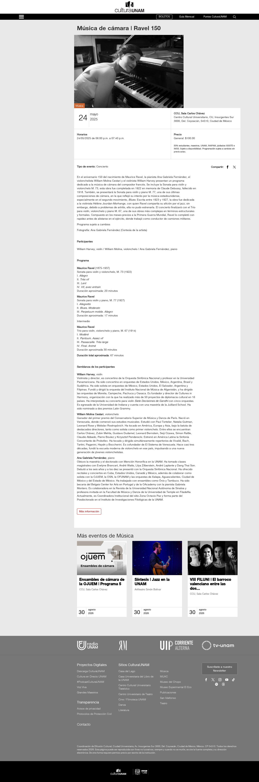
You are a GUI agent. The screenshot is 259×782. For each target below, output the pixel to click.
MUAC (164, 676)
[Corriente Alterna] (176, 645)
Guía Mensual (186, 17)
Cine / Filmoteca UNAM (132, 699)
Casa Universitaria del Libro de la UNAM (136, 678)
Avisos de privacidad (88, 708)
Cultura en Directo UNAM (91, 676)
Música (164, 671)
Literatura (124, 710)
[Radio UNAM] (87, 645)
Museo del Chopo (170, 681)
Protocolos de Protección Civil (94, 714)
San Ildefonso (168, 698)
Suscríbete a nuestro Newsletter (219, 669)
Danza (122, 704)
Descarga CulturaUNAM (91, 671)
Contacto (83, 724)
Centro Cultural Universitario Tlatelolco (135, 686)
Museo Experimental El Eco (176, 687)
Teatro (163, 703)
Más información (89, 511)
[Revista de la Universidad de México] (123, 645)
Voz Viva (81, 687)
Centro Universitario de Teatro (136, 694)
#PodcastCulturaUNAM (90, 681)
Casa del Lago (127, 671)
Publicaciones (168, 692)
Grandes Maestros (87, 692)
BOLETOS (164, 17)
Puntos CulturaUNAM (215, 17)
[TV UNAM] (218, 645)
